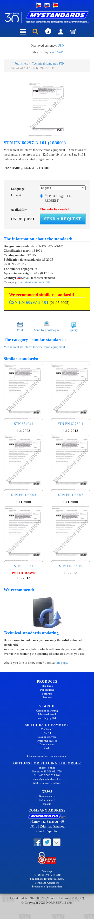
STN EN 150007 (70, 495)
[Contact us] (56, 841)
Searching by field (47, 718)
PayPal (47, 732)
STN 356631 (23, 566)
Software (47, 693)
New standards (47, 796)
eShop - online (47, 767)
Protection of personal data (47, 886)
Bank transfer (47, 744)
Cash (47, 748)
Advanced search (47, 714)
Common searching (47, 710)
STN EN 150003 (23, 495)
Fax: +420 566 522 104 (47, 775)
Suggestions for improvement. (47, 878)
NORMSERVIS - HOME (47, 875)
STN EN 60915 (70, 566)
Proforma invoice (47, 740)
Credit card (47, 729)
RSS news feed (47, 799)
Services (47, 697)
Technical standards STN (48, 63)
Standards (47, 685)
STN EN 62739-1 (70, 424)
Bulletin (47, 803)
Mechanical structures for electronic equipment (34, 347)
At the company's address (47, 782)
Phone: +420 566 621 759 (47, 771)
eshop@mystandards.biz (47, 779)
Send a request (62, 219)
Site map (47, 871)
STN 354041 (23, 424)
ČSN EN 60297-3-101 (28, 302)
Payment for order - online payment (47, 756)
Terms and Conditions (47, 882)
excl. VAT (56, 52)
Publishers (21, 63)
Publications (47, 689)
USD (61, 45)
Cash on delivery (47, 736)
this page (61, 662)
